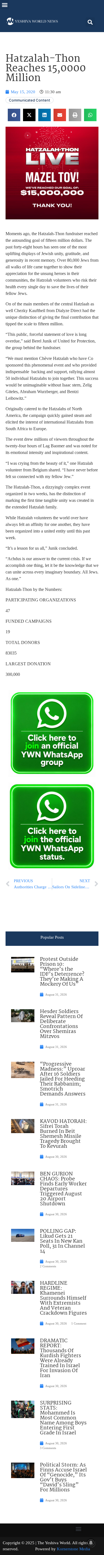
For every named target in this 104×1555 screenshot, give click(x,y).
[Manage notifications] (91, 1542)
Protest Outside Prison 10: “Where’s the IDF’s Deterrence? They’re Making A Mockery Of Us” (62, 971)
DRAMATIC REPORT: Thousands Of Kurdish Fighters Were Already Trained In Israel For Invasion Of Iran (60, 1358)
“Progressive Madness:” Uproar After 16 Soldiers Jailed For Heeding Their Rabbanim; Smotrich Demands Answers (62, 1079)
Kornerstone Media (73, 1549)
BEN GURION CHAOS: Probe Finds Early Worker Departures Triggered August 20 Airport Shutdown (63, 1189)
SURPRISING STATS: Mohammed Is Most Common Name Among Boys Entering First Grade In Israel (63, 1418)
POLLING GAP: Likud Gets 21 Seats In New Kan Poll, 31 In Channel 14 (62, 1241)
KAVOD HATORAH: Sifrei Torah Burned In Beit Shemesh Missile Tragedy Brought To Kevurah (63, 1134)
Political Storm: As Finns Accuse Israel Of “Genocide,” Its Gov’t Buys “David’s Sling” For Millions (63, 1477)
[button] (4, 4)
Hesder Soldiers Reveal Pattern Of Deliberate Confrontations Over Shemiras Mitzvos (61, 1024)
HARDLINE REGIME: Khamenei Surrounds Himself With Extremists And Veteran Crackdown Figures (63, 1298)
